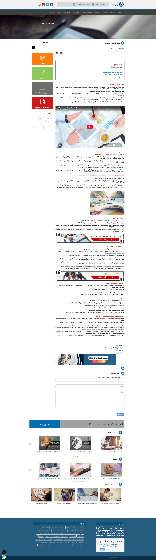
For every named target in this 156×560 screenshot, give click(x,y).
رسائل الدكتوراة (54, 527)
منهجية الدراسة (59, 542)
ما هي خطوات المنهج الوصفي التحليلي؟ (112, 72)
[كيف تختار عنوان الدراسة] (64, 494)
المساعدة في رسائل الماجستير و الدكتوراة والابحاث (73, 539)
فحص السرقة (48, 545)
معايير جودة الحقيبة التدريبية (83, 451)
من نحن (112, 12)
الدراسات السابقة (49, 536)
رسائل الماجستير (61, 527)
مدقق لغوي (48, 530)
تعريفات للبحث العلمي (117, 69)
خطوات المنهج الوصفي (46, 129)
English (52, 12)
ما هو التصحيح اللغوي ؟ (115, 451)
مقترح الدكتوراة (47, 533)
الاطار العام (41, 536)
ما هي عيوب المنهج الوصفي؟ (115, 77)
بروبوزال (61, 533)
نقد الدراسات (62, 545)
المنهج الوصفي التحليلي (116, 67)
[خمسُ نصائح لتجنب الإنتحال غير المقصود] (110, 494)
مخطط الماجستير (72, 536)
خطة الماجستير (76, 533)
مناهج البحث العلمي (119, 350)
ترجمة (74, 545)
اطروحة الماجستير (45, 527)
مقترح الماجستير (55, 533)
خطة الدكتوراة (80, 536)
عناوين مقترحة (52, 542)
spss (82, 533)
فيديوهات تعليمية (87, 12)
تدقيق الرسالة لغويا (56, 530)
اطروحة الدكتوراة (80, 530)
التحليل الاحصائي (41, 530)
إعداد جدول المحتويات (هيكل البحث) (111, 478)
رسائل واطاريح (68, 527)
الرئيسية (119, 12)
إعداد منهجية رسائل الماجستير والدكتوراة (64, 335)
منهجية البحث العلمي (39, 121)
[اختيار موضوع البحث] (41, 494)
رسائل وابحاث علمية (48, 539)
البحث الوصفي (36, 127)
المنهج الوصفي (120, 352)
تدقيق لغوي (64, 530)
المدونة (97, 12)
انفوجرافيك (76, 12)
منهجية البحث (38, 124)
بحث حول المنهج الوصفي (46, 127)
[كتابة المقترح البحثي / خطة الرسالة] (87, 494)
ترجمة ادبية (69, 545)
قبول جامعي (67, 542)
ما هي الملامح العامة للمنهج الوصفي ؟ (114, 348)
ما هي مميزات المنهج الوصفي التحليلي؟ (112, 74)
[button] (44, 424)
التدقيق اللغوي (72, 530)
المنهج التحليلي (48, 121)
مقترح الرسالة (39, 533)
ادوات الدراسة (74, 542)
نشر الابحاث (81, 542)
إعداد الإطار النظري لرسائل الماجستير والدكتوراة (77, 478)
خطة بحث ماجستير (68, 533)
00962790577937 (100, 4)
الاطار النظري (56, 536)
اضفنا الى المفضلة (120, 50)
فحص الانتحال (41, 545)
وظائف (59, 12)
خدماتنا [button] (105, 12)
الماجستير (81, 527)
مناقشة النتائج (55, 545)
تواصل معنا (67, 12)
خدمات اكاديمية (39, 539)
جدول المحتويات (44, 542)
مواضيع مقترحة (80, 545)
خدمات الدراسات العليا (58, 539)
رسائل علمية (75, 527)
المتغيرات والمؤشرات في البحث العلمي (48, 451)
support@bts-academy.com (83, 4)
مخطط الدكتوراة (64, 536)
